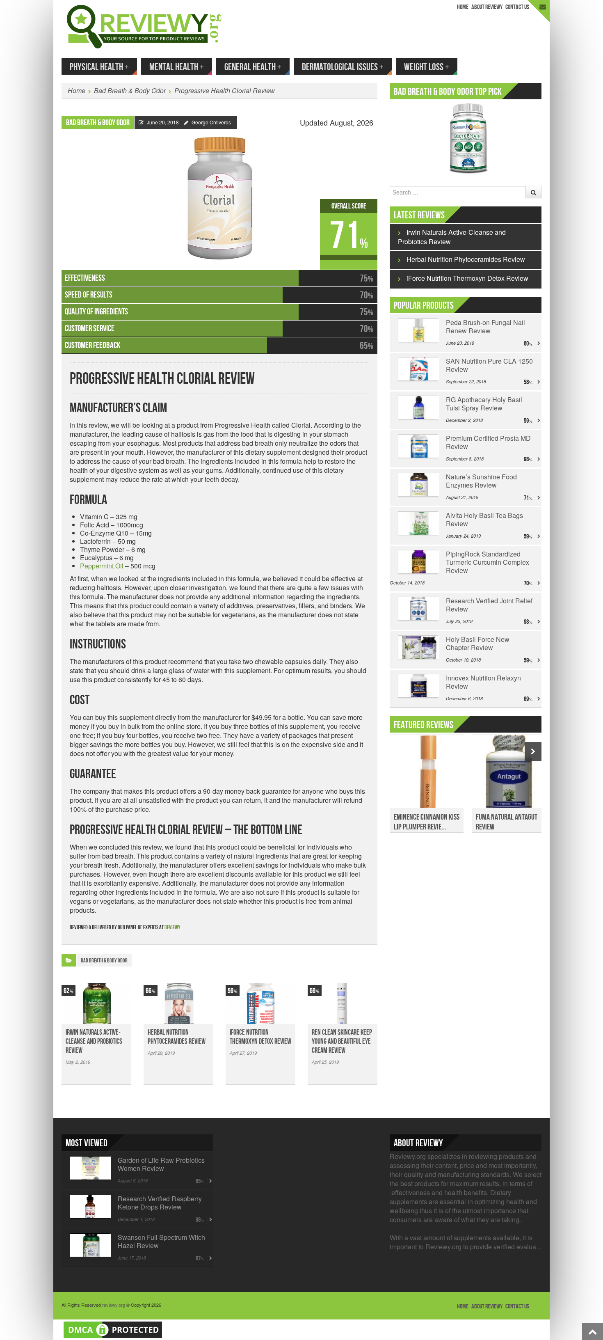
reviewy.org (113, 1304)
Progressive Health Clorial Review (224, 90)
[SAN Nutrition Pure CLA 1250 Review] (417, 368)
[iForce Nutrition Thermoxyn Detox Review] (260, 1003)
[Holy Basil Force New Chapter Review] (417, 647)
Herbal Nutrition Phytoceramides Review (177, 1037)
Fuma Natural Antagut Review (506, 822)
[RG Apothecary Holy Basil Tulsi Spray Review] (417, 407)
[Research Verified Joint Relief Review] (417, 608)
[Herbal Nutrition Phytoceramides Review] (178, 1003)
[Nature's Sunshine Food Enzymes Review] (417, 484)
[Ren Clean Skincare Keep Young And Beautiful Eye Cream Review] (342, 1003)
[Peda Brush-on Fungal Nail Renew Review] (417, 330)
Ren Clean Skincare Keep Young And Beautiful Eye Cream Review (342, 1041)
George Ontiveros (211, 122)
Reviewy (172, 927)
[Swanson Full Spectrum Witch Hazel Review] (89, 1245)
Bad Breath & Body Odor (130, 90)
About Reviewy (486, 7)
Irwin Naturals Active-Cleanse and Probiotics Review (94, 1041)
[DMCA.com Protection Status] (113, 1328)
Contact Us (517, 7)
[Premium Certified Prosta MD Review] (417, 446)
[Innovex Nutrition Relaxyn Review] (417, 685)
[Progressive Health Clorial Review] (219, 194)
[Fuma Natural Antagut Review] (509, 776)
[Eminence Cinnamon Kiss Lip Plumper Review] (427, 776)
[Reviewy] (144, 25)
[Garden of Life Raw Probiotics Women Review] (89, 1168)
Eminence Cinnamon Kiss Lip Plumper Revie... (426, 822)
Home (462, 7)
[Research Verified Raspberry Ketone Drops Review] (89, 1206)
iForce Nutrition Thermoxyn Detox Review (260, 1037)
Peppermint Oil (101, 565)
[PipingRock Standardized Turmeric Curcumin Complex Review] (417, 561)
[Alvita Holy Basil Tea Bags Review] (417, 523)
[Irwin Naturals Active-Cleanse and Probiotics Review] (96, 1003)
